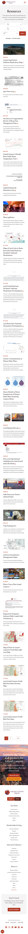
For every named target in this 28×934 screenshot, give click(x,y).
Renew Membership (14, 835)
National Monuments (14, 811)
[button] (22, 33)
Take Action (14, 857)
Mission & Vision (14, 870)
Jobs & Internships (14, 881)
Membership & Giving (14, 825)
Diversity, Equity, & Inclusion (14, 872)
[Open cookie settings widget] (2, 931)
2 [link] (10, 738)
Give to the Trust (14, 775)
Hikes (14, 885)
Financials (14, 879)
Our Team (14, 874)
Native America (14, 813)
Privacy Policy (13, 922)
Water (14, 820)
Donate (11, 798)
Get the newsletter (14, 909)
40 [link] (18, 738)
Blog (14, 883)
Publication (5, 32)
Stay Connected (14, 861)
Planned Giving (14, 839)
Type (8, 27)
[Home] (8, 2)
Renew (17, 798)
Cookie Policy (20, 922)
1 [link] (6, 738)
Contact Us (14, 876)
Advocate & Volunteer (14, 779)
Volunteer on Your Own (14, 855)
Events (14, 859)
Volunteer (14, 848)
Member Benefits (14, 833)
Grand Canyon (14, 809)
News (14, 887)
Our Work (14, 805)
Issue (8, 23)
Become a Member (14, 829)
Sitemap (7, 922)
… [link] (14, 739)
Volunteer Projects (14, 853)
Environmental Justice (14, 816)
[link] (22, 738)
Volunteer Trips (14, 850)
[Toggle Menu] (25, 2)
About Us (14, 866)
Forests (14, 818)
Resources (14, 889)
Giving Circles (14, 837)
